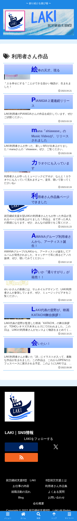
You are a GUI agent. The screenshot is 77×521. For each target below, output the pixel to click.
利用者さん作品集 (56, 486)
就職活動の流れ (21, 491)
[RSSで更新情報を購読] (21, 457)
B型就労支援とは (56, 480)
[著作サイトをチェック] (21, 446)
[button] (69, 510)
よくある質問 (56, 491)
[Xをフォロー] (55, 446)
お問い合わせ (56, 497)
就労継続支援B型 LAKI (21, 480)
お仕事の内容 (21, 486)
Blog (21, 497)
